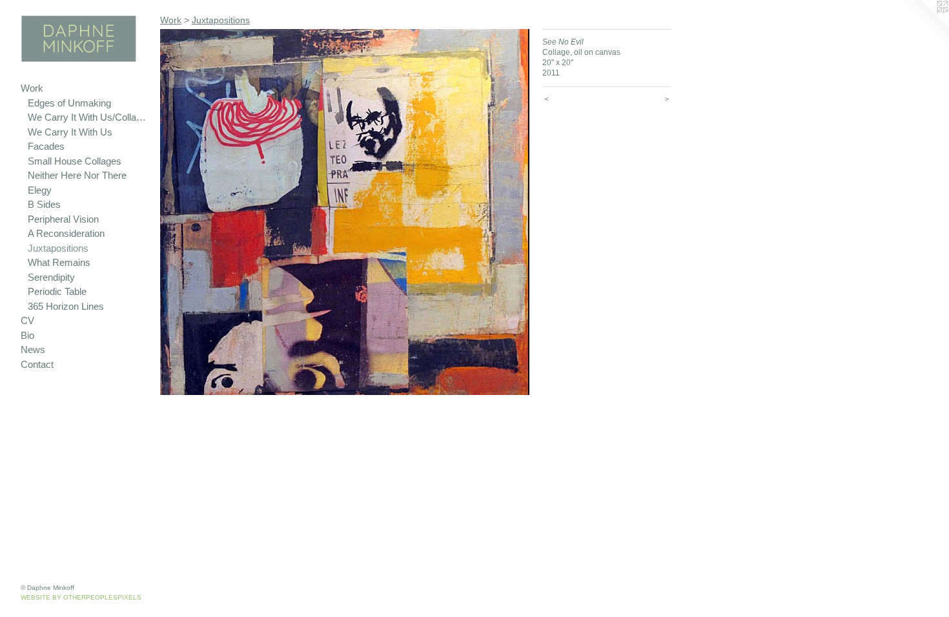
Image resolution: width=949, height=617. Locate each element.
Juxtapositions (58, 248)
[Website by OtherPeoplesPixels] (923, 26)
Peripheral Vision (63, 219)
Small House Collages (74, 161)
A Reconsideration (66, 233)
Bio (27, 335)
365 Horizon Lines (66, 306)
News (33, 349)
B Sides (44, 204)
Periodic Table (57, 291)
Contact (37, 364)
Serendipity (51, 277)
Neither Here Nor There (77, 175)
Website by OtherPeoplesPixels (81, 597)
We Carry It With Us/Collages (89, 117)
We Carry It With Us (70, 131)
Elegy (40, 190)
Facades (46, 146)
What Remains (59, 262)
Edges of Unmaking (69, 102)
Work (32, 88)
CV (27, 320)
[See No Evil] (344, 212)
